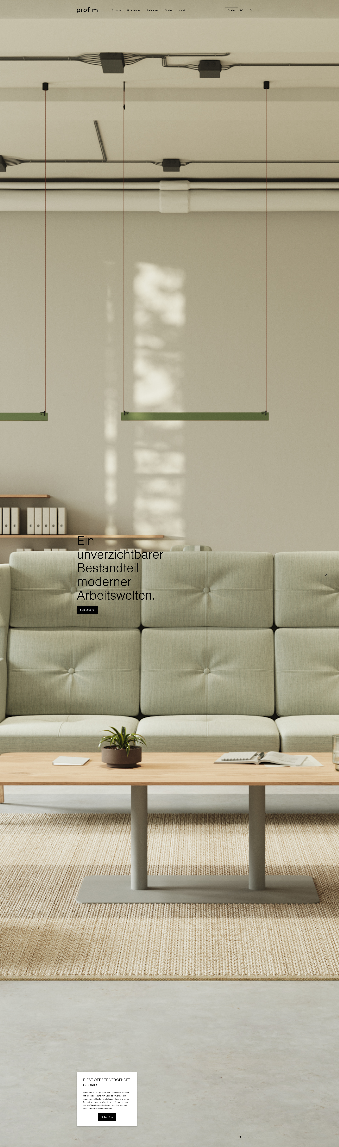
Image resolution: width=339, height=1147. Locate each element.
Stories (168, 10)
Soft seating (87, 609)
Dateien (231, 10)
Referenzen (152, 10)
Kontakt (182, 10)
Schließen (107, 1117)
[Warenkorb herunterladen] (259, 10)
